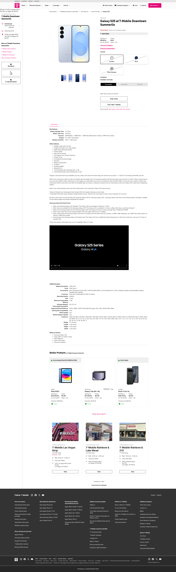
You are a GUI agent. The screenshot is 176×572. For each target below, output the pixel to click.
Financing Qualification (107, 48)
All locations (53, 11)
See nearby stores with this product (119, 109)
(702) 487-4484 (60, 460)
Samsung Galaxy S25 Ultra (113, 197)
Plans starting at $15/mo (8, 58)
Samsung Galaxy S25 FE (83, 197)
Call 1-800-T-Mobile (114, 104)
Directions (11, 65)
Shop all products (99, 414)
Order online (114, 99)
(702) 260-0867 (127, 458)
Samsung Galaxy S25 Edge (133, 197)
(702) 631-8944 (93, 458)
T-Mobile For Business (7, 55)
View (65, 471)
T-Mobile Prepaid (6, 52)
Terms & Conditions (106, 45)
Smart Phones (95, 11)
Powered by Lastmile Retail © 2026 (88, 569)
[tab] (54, 124)
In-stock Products (11, 80)
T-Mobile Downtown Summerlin (69, 11)
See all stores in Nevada (99, 485)
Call (11, 73)
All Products (84, 11)
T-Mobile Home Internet (8, 49)
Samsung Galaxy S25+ (98, 197)
